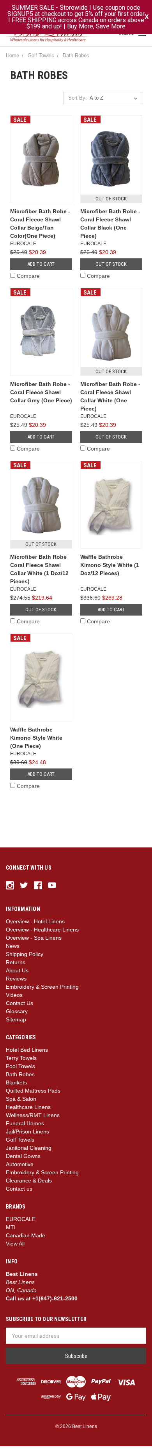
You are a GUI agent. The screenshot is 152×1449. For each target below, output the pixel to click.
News (12, 949)
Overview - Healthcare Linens (42, 932)
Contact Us (19, 1006)
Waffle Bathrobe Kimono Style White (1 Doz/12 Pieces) (109, 567)
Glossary (17, 1014)
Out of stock (111, 267)
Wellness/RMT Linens (33, 1118)
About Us (17, 973)
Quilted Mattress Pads (33, 1093)
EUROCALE (20, 1222)
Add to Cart (41, 267)
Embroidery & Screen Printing (42, 989)
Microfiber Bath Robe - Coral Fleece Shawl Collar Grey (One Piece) (41, 395)
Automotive (20, 1167)
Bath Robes (20, 1077)
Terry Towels (21, 1061)
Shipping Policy (24, 957)
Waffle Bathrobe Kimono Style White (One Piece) (36, 740)
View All (15, 1246)
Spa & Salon (21, 1101)
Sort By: (77, 101)
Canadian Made (25, 1238)
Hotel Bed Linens (27, 1052)
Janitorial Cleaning (28, 1150)
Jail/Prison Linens (27, 1134)
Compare (28, 278)
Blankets (16, 1085)
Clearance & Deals (29, 1183)
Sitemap (16, 1022)
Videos (14, 998)
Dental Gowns (23, 1159)
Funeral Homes (25, 1126)
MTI (11, 1230)
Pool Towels (20, 1069)
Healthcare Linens (28, 1110)
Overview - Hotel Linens (35, 924)
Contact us (19, 1191)
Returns (15, 965)
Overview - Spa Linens (34, 940)
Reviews (16, 981)
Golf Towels (20, 1142)
